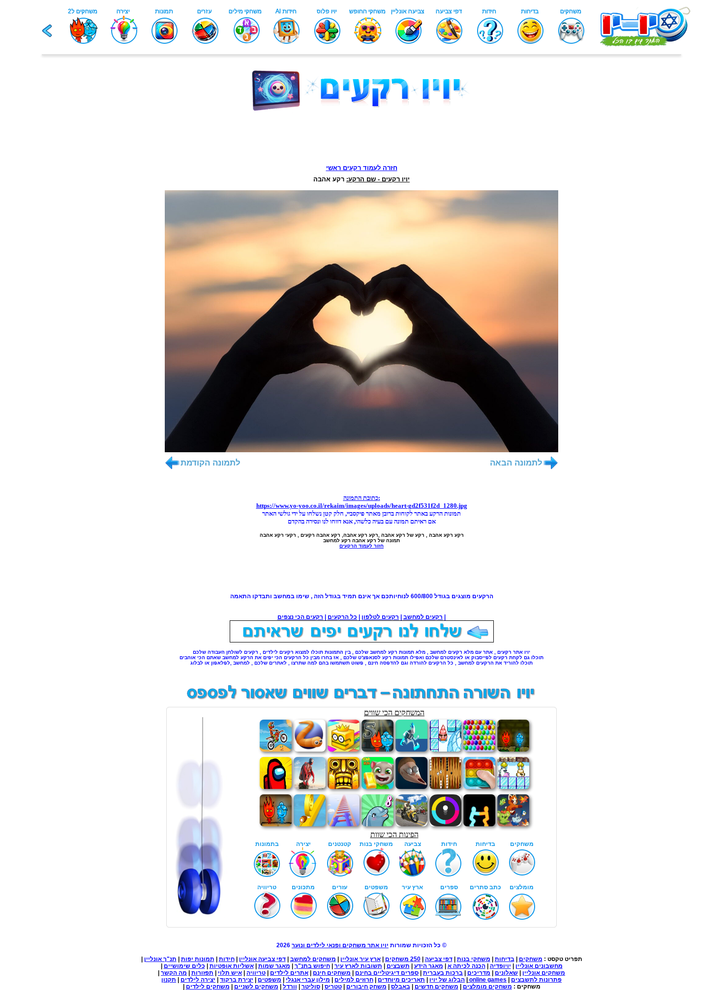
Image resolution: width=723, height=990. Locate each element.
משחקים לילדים (208, 986)
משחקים (530, 959)
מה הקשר (174, 972)
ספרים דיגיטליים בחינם (387, 972)
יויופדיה (500, 965)
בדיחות (504, 959)
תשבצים (398, 965)
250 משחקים (403, 959)
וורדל (290, 986)
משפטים (269, 979)
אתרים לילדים (289, 972)
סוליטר (310, 986)
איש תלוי (230, 972)
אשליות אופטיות (232, 965)
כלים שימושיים (184, 965)
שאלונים (506, 972)
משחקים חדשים (436, 986)
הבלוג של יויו (447, 979)
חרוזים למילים (353, 979)
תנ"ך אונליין (160, 959)
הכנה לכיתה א (466, 965)
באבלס (400, 986)
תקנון (168, 979)
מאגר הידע (428, 965)
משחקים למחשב (313, 959)
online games (487, 979)
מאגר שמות (274, 965)
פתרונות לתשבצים (536, 979)
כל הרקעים (342, 616)
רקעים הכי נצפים (300, 616)
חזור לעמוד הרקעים (361, 546)
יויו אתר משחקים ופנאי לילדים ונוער (340, 945)
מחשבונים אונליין (539, 965)
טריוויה (256, 972)
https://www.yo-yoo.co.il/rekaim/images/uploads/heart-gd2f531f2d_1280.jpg (361, 505)
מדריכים (478, 972)
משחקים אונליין (543, 972)
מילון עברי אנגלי (308, 979)
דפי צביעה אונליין (262, 959)
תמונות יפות (197, 959)
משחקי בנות (473, 959)
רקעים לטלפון (380, 616)
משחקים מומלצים (487, 986)
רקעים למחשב (423, 616)
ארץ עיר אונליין (360, 959)
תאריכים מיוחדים (401, 979)
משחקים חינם (332, 972)
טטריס (333, 986)
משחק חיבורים (366, 986)
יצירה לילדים (198, 979)
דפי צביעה (438, 959)
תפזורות (202, 972)
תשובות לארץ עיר (358, 965)
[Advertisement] (361, 135)
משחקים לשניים (256, 986)
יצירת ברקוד (236, 979)
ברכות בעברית (443, 972)
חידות (227, 959)
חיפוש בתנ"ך (312, 965)
